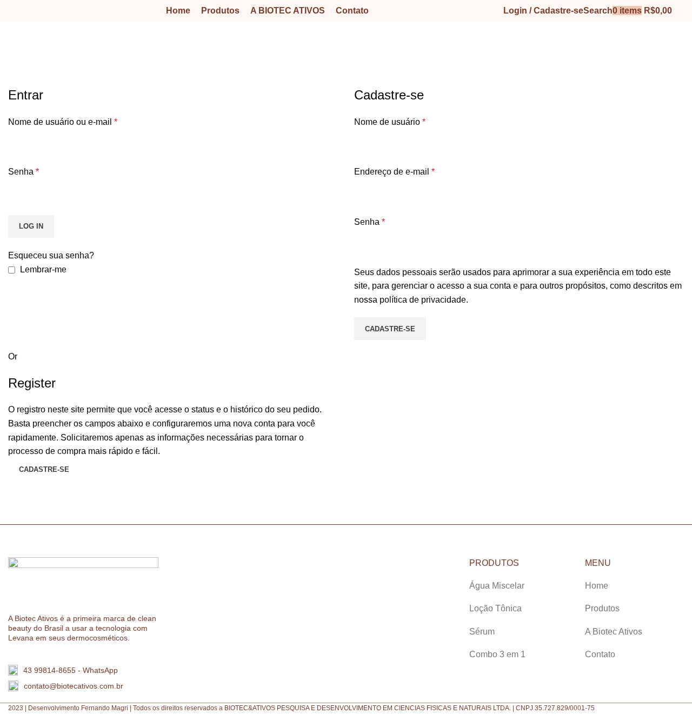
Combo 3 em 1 (497, 654)
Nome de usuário (389, 121)
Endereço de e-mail (394, 171)
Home (17, 79)
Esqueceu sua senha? (51, 255)
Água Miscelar (496, 585)
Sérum (482, 631)
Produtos (602, 608)
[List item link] (86, 670)
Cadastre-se (390, 329)
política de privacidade (423, 299)
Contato (600, 654)
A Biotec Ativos (613, 631)
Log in (31, 226)
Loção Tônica (495, 608)
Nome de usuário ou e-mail (62, 121)
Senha (23, 171)
